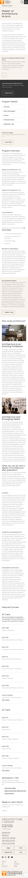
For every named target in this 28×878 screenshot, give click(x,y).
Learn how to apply (10, 788)
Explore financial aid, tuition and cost (15, 791)
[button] (26, 2)
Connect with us (9, 793)
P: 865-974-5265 (6, 829)
